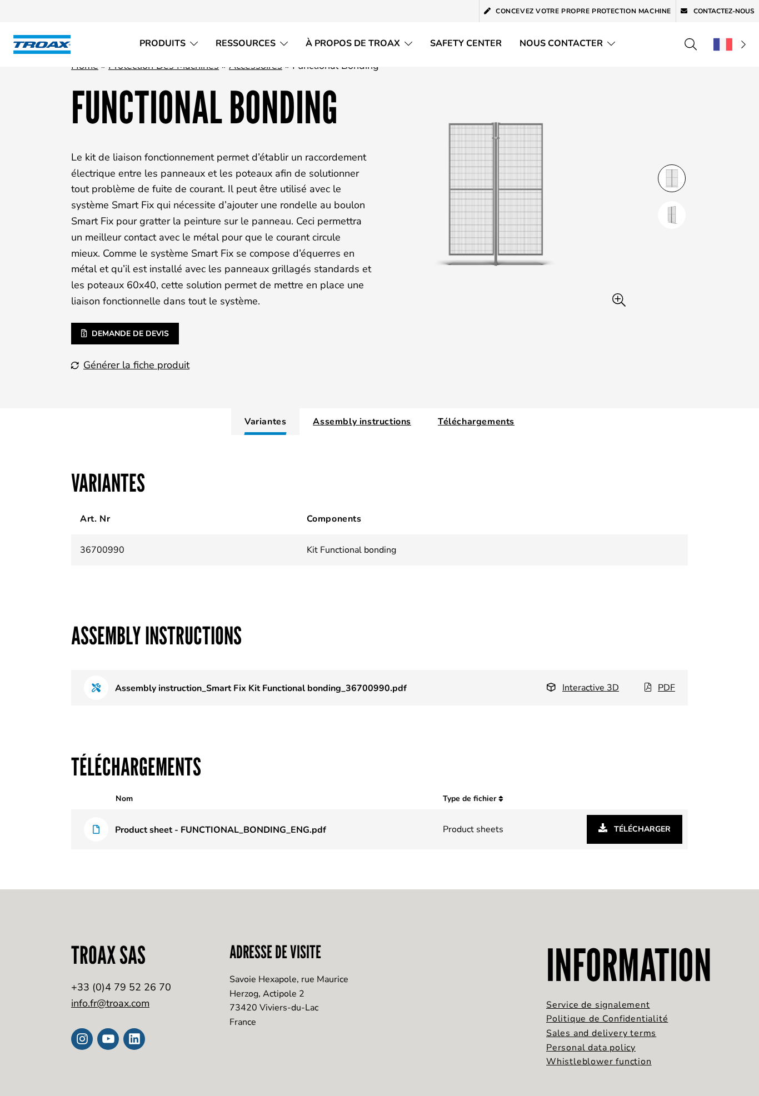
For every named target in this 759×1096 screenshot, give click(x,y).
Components (334, 519)
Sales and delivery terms (601, 1033)
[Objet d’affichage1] (671, 215)
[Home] (45, 44)
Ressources (246, 43)
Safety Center (466, 43)
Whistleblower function (599, 1061)
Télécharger (641, 829)
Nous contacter (561, 43)
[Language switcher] (729, 44)
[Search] (691, 44)
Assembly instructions (362, 422)
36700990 (102, 550)
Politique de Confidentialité (607, 1019)
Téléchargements (476, 422)
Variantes (265, 422)
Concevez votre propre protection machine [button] (583, 11)
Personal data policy (591, 1048)
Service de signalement (598, 1005)
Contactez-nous (723, 11)
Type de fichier (470, 798)
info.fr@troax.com (110, 1003)
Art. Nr (95, 519)
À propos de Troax (353, 43)
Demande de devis (130, 333)
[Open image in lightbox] (619, 300)
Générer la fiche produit (136, 365)
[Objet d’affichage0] (671, 178)
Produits (162, 43)
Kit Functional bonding (351, 550)
